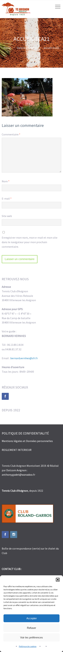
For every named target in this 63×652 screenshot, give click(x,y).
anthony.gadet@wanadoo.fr (18, 474)
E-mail (7, 198)
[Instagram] (13, 534)
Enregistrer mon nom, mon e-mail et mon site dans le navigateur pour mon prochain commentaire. (29, 242)
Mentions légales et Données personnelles (27, 441)
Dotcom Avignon (16, 470)
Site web (7, 216)
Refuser (31, 627)
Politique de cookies (27, 646)
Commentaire (11, 134)
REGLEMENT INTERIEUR (16, 450)
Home (7, 47)
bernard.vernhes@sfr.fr (24, 358)
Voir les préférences (31, 637)
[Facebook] (5, 396)
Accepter (31, 618)
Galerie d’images (27, 47)
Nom (5, 181)
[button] (57, 579)
